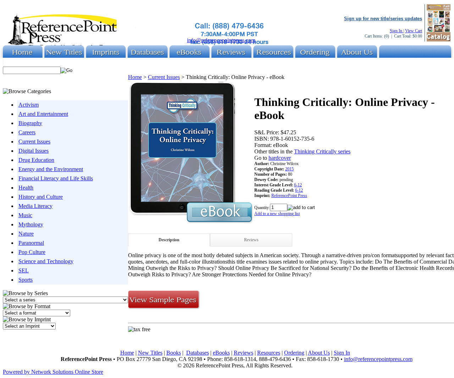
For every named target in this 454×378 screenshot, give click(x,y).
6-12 (298, 184)
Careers (26, 132)
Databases (197, 353)
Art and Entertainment (43, 114)
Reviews (251, 239)
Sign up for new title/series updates (383, 18)
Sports (25, 280)
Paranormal (31, 243)
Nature (26, 234)
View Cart (413, 30)
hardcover (279, 158)
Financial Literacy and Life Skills (55, 178)
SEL (23, 270)
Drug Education (36, 160)
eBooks (221, 353)
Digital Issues (33, 151)
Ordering (294, 353)
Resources (268, 353)
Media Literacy (35, 206)
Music (25, 215)
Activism (28, 105)
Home (135, 77)
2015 (289, 169)
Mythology (30, 224)
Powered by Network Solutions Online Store (53, 372)
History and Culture (40, 197)
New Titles (150, 353)
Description (169, 239)
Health (25, 188)
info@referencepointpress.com (221, 40)
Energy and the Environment (50, 169)
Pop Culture (31, 252)
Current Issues (34, 142)
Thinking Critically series (322, 151)
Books (173, 353)
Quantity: (262, 207)
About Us (319, 353)
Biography (30, 123)
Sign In (396, 30)
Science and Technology (45, 261)
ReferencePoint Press (289, 195)
